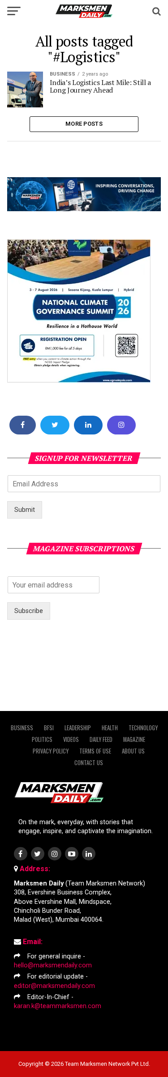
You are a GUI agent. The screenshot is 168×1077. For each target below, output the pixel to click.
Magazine (134, 739)
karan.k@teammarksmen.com (57, 1006)
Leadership (78, 728)
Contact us (88, 762)
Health (110, 728)
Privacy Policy (51, 751)
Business (22, 728)
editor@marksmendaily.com (54, 986)
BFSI (49, 728)
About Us (133, 751)
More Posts (84, 123)
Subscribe (28, 611)
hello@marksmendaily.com (53, 965)
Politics (42, 739)
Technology (143, 728)
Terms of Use (95, 751)
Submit (24, 510)
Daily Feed (101, 739)
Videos (71, 739)
